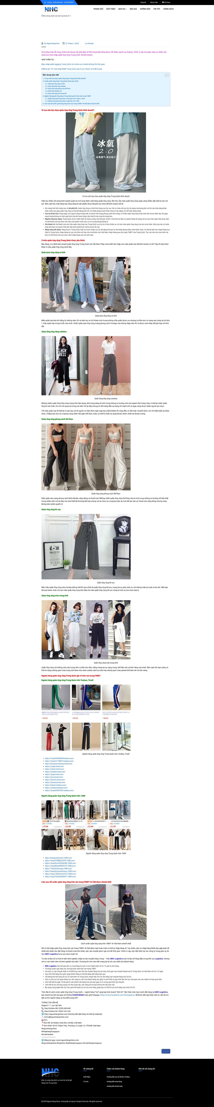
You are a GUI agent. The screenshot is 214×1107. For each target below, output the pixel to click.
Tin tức (156, 9)
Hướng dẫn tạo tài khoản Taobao (118, 1077)
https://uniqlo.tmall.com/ (54, 766)
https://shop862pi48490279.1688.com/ (60, 866)
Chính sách (168, 9)
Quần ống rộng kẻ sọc (55, 91)
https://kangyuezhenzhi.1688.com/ (58, 858)
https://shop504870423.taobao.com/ (59, 790)
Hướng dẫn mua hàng (114, 1081)
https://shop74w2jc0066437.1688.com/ (60, 877)
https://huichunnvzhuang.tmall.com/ (58, 764)
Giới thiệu (110, 9)
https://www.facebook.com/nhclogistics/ (117, 995)
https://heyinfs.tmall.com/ (55, 780)
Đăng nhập (154, 2)
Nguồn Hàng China (53, 1101)
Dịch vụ (121, 9)
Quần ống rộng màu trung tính (57, 93)
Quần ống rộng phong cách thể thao (59, 88)
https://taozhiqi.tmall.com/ (55, 782)
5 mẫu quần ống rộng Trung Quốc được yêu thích (61, 81)
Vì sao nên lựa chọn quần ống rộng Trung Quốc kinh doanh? (65, 78)
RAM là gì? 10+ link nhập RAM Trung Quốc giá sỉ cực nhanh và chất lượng (71, 69)
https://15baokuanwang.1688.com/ (58, 869)
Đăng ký (143, 2)
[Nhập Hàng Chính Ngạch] (52, 9)
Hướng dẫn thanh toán (115, 1086)
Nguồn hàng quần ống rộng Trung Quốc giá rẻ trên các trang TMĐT (67, 96)
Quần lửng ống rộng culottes (57, 86)
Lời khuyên (89, 43)
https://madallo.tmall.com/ (55, 772)
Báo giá (133, 9)
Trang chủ (98, 9)
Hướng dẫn (145, 9)
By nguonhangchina (51, 43)
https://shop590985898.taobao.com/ (59, 758)
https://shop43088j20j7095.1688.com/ (60, 860)
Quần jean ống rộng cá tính (56, 84)
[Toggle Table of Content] (165, 75)
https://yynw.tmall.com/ (54, 777)
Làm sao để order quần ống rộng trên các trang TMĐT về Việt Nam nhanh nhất (71, 104)
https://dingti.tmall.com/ (54, 774)
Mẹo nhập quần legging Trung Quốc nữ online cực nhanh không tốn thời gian (73, 64)
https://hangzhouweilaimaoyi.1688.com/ (60, 871)
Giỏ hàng (167, 2)
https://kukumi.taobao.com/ (55, 785)
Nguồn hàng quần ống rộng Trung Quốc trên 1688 (63, 101)
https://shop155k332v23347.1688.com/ (60, 874)
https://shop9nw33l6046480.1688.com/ (60, 863)
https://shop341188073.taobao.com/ (59, 761)
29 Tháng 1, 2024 (72, 43)
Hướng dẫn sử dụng (68, 1101)
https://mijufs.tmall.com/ (54, 769)
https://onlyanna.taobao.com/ (56, 788)
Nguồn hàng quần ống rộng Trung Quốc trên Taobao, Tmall (66, 98)
